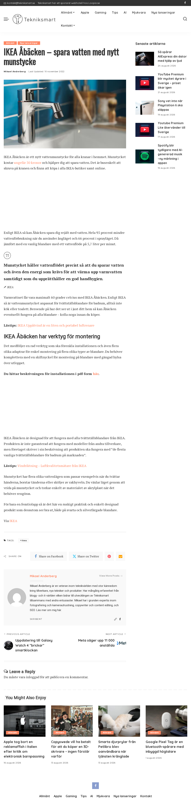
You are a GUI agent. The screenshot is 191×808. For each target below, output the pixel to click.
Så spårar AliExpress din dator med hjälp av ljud (172, 56)
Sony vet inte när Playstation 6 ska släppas (170, 105)
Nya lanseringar (29, 43)
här (95, 373)
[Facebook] (185, 3)
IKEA (13, 520)
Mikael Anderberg (15, 71)
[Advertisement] (65, 202)
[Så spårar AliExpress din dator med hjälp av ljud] (144, 59)
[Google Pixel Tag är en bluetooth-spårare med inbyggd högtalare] (166, 721)
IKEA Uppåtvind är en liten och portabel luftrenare (56, 325)
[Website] (115, 619)
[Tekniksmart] (34, 19)
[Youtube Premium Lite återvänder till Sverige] (144, 130)
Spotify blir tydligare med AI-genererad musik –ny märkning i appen (170, 154)
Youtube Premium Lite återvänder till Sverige (171, 127)
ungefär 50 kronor (27, 162)
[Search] (185, 19)
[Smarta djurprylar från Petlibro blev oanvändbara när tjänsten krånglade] (119, 721)
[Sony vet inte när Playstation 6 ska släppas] (144, 108)
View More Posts (109, 575)
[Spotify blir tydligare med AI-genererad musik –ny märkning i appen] (144, 156)
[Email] (120, 556)
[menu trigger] (8, 19)
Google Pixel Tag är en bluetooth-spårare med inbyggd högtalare (165, 747)
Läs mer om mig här (48, 610)
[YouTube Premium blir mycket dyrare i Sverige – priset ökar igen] (144, 83)
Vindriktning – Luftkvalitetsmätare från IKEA (52, 465)
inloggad (32, 677)
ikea (24, 540)
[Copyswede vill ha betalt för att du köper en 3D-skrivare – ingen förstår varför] (72, 721)
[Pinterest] (109, 556)
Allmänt (10, 43)
